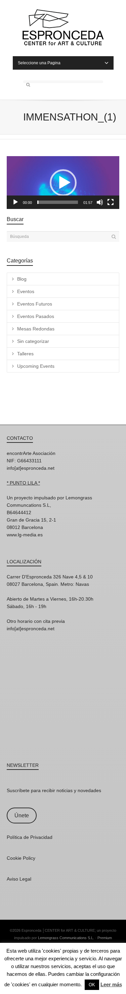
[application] (63, 182)
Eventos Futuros (34, 304)
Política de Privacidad (29, 837)
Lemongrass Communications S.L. (66, 938)
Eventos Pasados (35, 316)
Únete (21, 815)
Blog (22, 279)
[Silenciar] (99, 202)
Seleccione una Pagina (39, 63)
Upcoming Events (35, 366)
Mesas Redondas (35, 328)
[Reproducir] (15, 202)
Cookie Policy (21, 858)
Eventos (25, 291)
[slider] (57, 202)
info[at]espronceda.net (30, 468)
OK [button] (92, 984)
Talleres (25, 353)
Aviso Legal (19, 879)
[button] (63, 182)
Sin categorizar (33, 341)
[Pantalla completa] (110, 202)
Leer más (111, 984)
